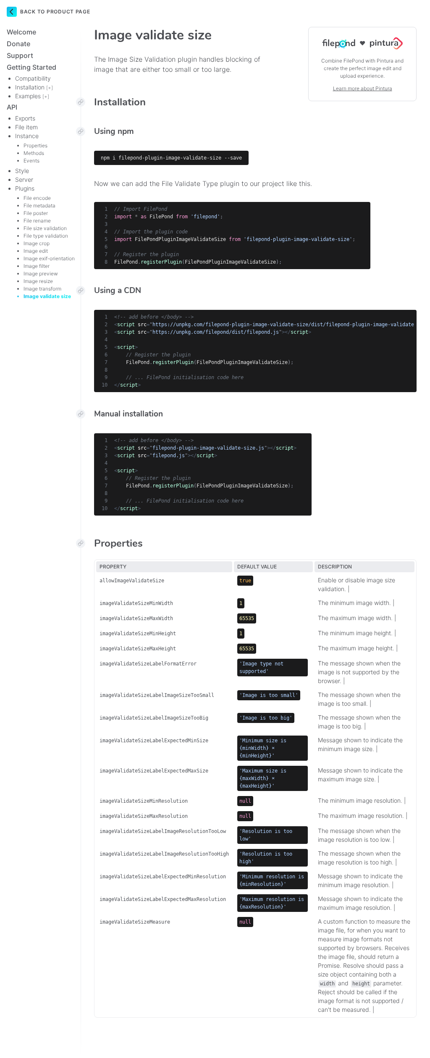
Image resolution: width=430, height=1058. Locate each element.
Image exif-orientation (49, 258)
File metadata (39, 205)
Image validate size (47, 296)
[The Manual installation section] (80, 414)
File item (26, 127)
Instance (27, 135)
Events (31, 160)
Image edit (36, 251)
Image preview (41, 273)
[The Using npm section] (80, 131)
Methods (34, 153)
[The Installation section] (80, 102)
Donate (18, 43)
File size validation (45, 228)
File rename (37, 220)
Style (22, 170)
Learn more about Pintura (362, 88)
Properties (35, 145)
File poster (36, 213)
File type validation (46, 236)
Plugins (24, 188)
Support (20, 55)
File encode (37, 198)
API (12, 107)
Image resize (38, 281)
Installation (34, 87)
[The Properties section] (80, 543)
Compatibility (33, 78)
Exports (25, 118)
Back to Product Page (55, 11)
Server (24, 179)
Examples (32, 96)
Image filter (37, 266)
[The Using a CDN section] (80, 290)
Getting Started (31, 67)
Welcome (21, 32)
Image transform (42, 288)
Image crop (37, 243)
